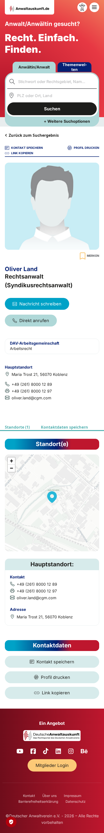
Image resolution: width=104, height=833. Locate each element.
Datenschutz (76, 801)
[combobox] (52, 81)
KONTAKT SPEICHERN (27, 148)
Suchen (52, 108)
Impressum (72, 796)
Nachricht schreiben (40, 303)
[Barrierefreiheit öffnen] (82, 7)
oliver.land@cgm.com (31, 397)
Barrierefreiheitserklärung (38, 801)
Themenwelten (74, 67)
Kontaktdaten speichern (64, 427)
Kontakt (29, 796)
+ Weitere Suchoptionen (67, 121)
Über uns (49, 796)
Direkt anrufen (34, 320)
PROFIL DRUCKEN (86, 148)
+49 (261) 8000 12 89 (32, 384)
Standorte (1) (17, 427)
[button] (52, 497)
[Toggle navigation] (94, 7)
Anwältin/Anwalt (34, 67)
